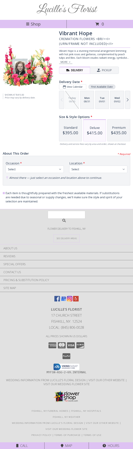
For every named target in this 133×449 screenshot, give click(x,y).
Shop (36, 24)
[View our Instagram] (69, 300)
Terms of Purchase (67, 435)
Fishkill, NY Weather (66, 416)
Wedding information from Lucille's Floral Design (46, 380)
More (64, 62)
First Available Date (102, 86)
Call (23, 445)
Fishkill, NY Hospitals (86, 410)
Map (67, 445)
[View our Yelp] (76, 300)
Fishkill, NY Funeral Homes (50, 410)
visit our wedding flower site (66, 384)
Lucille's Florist (66, 10)
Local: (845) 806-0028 (66, 327)
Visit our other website (106, 380)
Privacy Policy (41, 435)
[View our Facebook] (57, 300)
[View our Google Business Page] (63, 300)
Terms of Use (92, 435)
